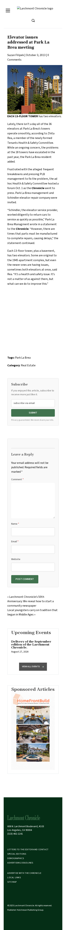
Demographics (15, 858)
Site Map (12, 882)
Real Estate (28, 365)
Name (15, 524)
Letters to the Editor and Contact (28, 849)
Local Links (14, 877)
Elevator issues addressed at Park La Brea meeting (28, 42)
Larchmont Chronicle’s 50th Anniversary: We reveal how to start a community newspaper (30, 601)
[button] (33, 667)
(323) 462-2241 (15, 834)
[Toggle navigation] (8, 10)
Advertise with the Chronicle (24, 873)
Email (15, 541)
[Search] (33, 20)
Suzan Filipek (15, 55)
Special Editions (16, 854)
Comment (17, 479)
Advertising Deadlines (20, 862)
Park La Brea (23, 358)
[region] (33, 649)
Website (15, 559)
